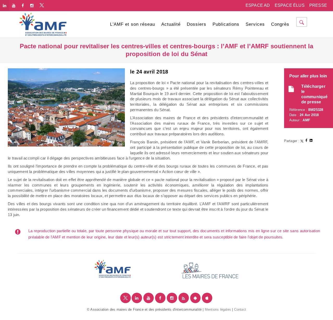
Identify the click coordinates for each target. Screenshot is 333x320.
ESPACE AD (258, 5)
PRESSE (318, 5)
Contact (240, 309)
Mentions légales (218, 309)
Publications (226, 24)
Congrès (280, 24)
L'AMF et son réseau (132, 24)
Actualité (171, 24)
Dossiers (196, 24)
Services (255, 24)
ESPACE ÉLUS (290, 5)
